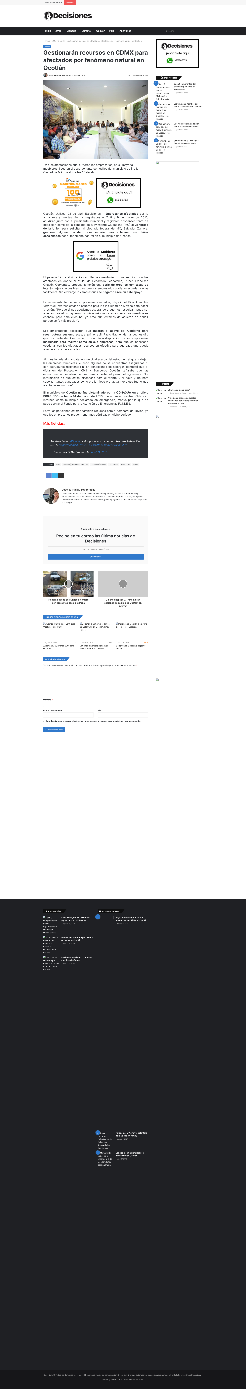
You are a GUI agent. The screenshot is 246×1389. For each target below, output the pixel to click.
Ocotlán (61, 41)
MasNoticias (125, 464)
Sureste (86, 30)
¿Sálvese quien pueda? (179, 390)
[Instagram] (161, 31)
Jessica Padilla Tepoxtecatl (59, 75)
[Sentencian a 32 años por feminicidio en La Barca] (164, 146)
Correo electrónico (53, 710)
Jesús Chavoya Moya (177, 393)
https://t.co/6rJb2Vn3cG (73, 444)
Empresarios (113, 464)
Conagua (66, 464)
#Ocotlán (75, 441)
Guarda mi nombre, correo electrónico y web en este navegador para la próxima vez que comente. (93, 721)
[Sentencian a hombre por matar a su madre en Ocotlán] (164, 111)
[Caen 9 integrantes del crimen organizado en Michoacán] (164, 91)
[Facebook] (146, 31)
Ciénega (71, 30)
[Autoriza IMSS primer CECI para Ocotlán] (59, 631)
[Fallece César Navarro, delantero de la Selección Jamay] (105, 1140)
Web (100, 710)
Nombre (48, 699)
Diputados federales (98, 464)
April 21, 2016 (99, 452)
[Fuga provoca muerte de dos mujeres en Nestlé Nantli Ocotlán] (105, 1022)
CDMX (58, 464)
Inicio (48, 30)
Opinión (100, 30)
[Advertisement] (150, 14)
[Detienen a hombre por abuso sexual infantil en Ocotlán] (96, 631)
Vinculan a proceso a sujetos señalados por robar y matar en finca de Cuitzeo (183, 401)
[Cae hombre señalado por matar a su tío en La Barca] (164, 129)
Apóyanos (125, 30)
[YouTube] (156, 31)
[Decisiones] (68, 16)
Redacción (173, 407)
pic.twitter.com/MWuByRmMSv (108, 444)
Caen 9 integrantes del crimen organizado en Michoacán (185, 87)
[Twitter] (151, 31)
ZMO (58, 30)
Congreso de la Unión (80, 464)
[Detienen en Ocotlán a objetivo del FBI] (132, 631)
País (111, 30)
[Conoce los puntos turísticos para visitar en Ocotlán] (105, 1258)
